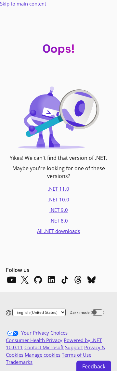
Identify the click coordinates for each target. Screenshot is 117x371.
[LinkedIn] (51, 279)
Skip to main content (23, 3)
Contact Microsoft (44, 347)
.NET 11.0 (58, 189)
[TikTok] (64, 279)
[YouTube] (11, 279)
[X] (24, 279)
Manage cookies (42, 355)
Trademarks (19, 362)
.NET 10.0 (58, 199)
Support (74, 347)
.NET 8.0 (58, 220)
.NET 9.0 (58, 210)
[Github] (38, 279)
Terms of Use (76, 355)
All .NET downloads (58, 231)
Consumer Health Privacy (34, 340)
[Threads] (78, 279)
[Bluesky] (91, 279)
